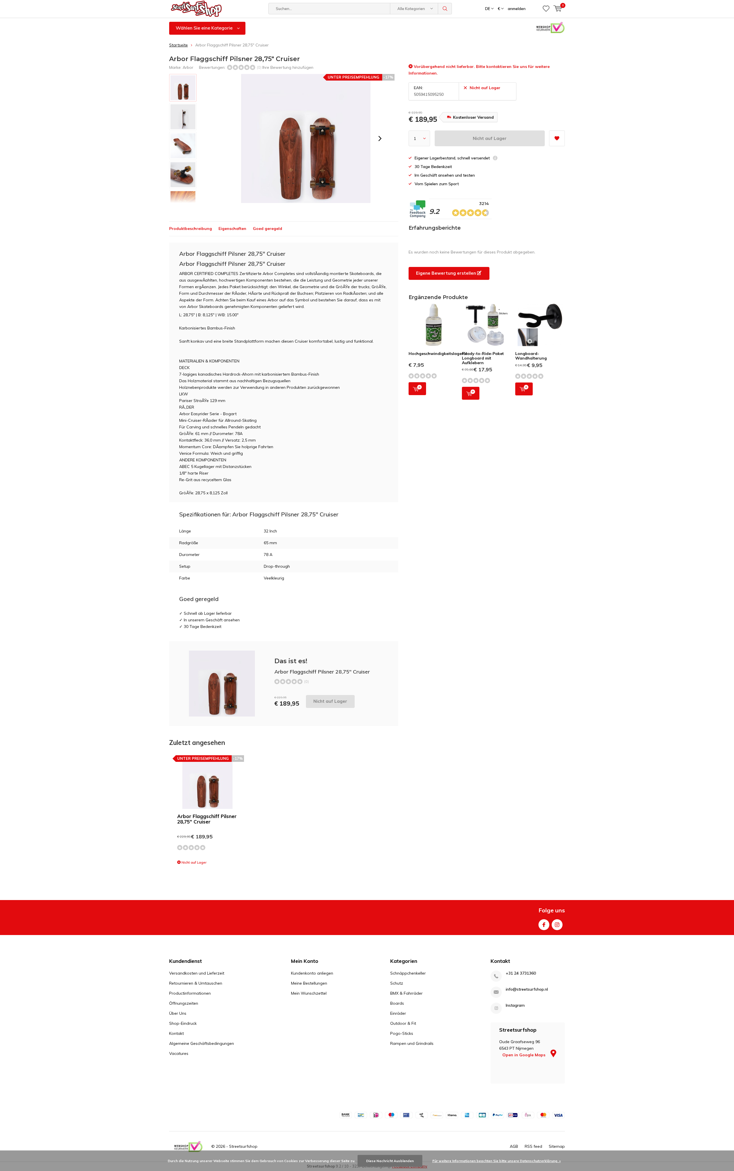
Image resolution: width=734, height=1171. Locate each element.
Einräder (398, 1013)
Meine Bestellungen (309, 983)
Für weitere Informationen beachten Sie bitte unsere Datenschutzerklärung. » (496, 1161)
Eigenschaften (232, 228)
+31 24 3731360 (521, 973)
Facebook (543, 924)
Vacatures (178, 1053)
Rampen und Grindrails (412, 1043)
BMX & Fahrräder (406, 993)
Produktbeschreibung (190, 228)
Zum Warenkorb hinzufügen (417, 388)
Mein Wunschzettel (309, 993)
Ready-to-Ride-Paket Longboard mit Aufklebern (483, 358)
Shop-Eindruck (183, 1023)
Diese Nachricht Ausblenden (390, 1161)
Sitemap (557, 1146)
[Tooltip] (495, 158)
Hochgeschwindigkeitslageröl (438, 353)
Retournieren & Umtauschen (195, 983)
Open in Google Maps (524, 1054)
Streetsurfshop (243, 1146)
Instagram (557, 924)
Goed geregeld (267, 228)
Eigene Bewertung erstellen (446, 273)
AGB (514, 1146)
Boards (397, 1003)
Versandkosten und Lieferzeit (196, 973)
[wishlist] (546, 8)
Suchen (445, 8)
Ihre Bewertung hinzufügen (287, 67)
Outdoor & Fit (403, 1023)
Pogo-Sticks (401, 1033)
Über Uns (177, 1013)
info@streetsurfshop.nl (527, 989)
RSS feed (533, 1146)
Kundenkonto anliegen (312, 973)
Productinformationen (190, 993)
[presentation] (380, 138)
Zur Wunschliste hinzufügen (557, 138)
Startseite (178, 45)
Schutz (396, 983)
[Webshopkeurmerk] (188, 1146)
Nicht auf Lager (490, 138)
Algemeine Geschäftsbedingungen (201, 1043)
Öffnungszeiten (183, 1003)
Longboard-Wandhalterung (531, 356)
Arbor (188, 67)
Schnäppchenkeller (408, 973)
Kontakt (176, 1033)
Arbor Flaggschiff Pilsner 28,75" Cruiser (207, 819)
